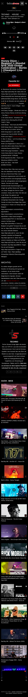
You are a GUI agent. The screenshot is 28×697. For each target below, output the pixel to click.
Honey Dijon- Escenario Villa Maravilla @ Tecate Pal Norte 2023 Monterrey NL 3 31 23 (13, 400)
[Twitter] (10, 372)
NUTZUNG (24, 691)
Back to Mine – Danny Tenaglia (10, 480)
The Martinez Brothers (19, 136)
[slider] (12, 33)
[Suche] (26, 3)
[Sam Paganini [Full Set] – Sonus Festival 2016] (3, 310)
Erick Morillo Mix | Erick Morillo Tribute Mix (13, 558)
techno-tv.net (20, 693)
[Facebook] (7, 372)
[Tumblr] (14, 372)
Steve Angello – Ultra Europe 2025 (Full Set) (14, 539)
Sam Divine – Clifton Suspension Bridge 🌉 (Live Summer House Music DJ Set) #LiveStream (13, 620)
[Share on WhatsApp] (13, 296)
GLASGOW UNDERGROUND (17, 115)
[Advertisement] (14, 680)
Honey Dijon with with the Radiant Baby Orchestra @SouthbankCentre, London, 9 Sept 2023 (13, 578)
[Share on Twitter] (9, 296)
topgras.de (15, 693)
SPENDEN (13, 691)
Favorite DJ (14, 81)
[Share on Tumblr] (18, 296)
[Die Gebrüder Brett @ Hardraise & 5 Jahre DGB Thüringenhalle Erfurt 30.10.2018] (24, 320)
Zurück (3, 306)
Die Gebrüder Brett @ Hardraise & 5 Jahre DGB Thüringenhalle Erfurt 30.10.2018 (11, 320)
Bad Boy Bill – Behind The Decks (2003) (12, 641)
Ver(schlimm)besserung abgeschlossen (14, 10)
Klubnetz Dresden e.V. (12, 281)
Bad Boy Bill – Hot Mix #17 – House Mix (12, 461)
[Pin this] (23, 296)
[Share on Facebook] (4, 296)
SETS (7, 693)
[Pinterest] (17, 372)
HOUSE (15, 14)
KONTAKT (10, 693)
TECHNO (5, 14)
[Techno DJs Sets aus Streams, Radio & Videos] (13, 3)
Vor (26, 316)
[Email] (20, 372)
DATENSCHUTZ (19, 691)
